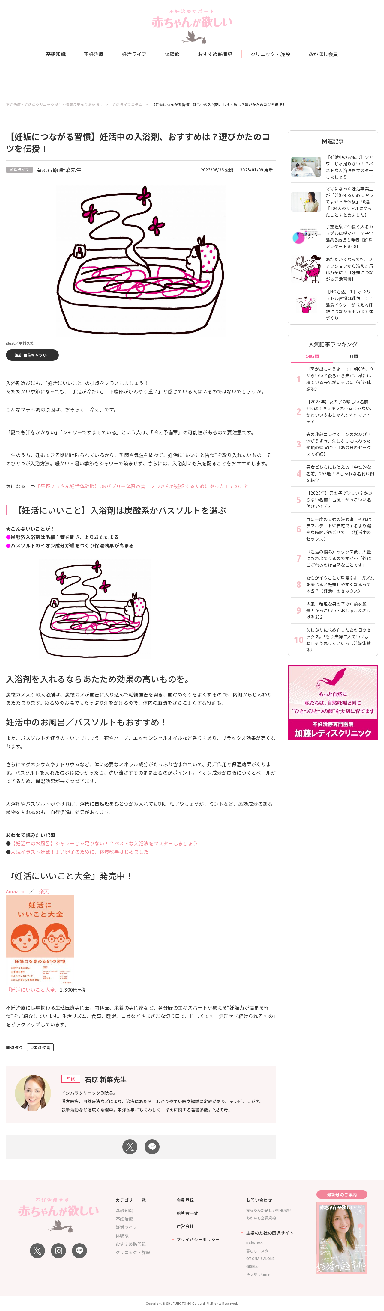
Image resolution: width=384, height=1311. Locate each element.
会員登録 (185, 1200)
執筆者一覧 (187, 1213)
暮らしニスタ (257, 1250)
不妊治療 (94, 54)
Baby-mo (254, 1242)
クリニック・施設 (270, 54)
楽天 (44, 891)
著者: (59, 170)
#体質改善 (40, 1047)
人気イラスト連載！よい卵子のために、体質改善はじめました (79, 851)
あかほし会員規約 (261, 1217)
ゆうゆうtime (258, 1274)
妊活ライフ (134, 54)
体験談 (172, 54)
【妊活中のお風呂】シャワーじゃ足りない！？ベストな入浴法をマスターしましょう (104, 843)
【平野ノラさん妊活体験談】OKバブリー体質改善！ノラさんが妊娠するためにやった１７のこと (142, 486)
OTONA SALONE (260, 1258)
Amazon (15, 891)
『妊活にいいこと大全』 (33, 989)
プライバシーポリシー (198, 1239)
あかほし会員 (323, 54)
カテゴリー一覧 (131, 1200)
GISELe (252, 1266)
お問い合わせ (259, 1200)
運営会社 (185, 1226)
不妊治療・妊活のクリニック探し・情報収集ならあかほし (54, 104)
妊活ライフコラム (127, 104)
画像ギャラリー (37, 354)
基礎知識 (56, 54)
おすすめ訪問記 (215, 54)
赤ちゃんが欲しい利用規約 (268, 1209)
